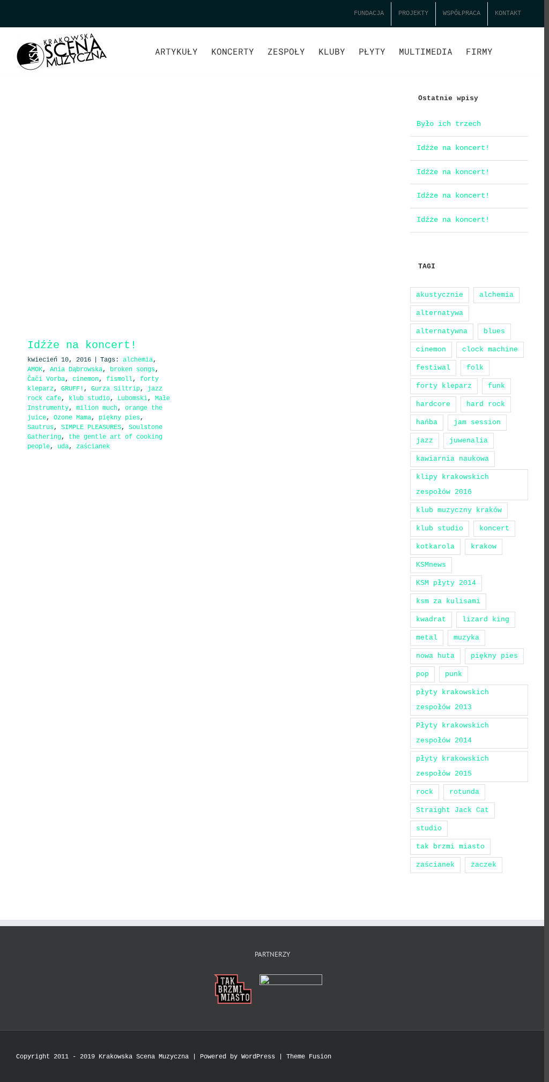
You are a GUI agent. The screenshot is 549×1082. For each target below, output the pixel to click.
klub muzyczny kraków (459, 510)
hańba (426, 422)
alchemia (138, 360)
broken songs (132, 369)
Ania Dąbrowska (76, 369)
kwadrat (431, 619)
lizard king (485, 619)
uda (63, 446)
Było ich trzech (449, 123)
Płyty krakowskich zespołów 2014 (452, 733)
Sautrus (40, 427)
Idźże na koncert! (82, 345)
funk (496, 386)
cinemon (85, 379)
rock (424, 792)
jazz (424, 441)
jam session (477, 422)
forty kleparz (444, 386)
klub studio (89, 398)
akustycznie (439, 295)
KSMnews (431, 565)
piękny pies (119, 418)
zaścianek (93, 446)
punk (453, 674)
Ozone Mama (72, 418)
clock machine (490, 349)
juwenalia (468, 441)
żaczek (483, 865)
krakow (483, 547)
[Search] (510, 50)
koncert (494, 528)
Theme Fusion (308, 1057)
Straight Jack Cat (452, 810)
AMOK (34, 369)
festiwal (433, 368)
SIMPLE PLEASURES (91, 427)
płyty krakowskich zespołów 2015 (452, 766)
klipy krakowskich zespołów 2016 (452, 484)
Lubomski (132, 398)
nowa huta (435, 656)
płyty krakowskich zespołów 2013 (452, 699)
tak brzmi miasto (450, 847)
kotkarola (435, 547)
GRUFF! (72, 389)
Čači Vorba (46, 379)
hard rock (485, 404)
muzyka (466, 638)
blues (494, 331)
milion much (96, 408)
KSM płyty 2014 (446, 583)
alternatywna (442, 331)
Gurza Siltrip (115, 389)
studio (429, 828)
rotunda (464, 792)
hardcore (433, 404)
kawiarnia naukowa (452, 459)
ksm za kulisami (448, 601)
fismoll (119, 379)
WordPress (258, 1057)
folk (475, 368)
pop (422, 674)
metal (426, 638)
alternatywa (439, 313)
